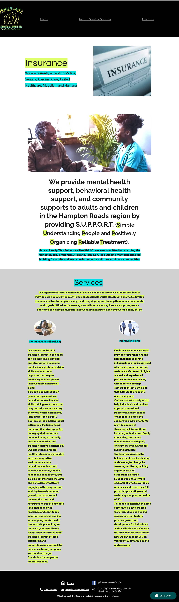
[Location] (93, 589)
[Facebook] (94, 583)
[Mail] (62, 590)
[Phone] (41, 589)
